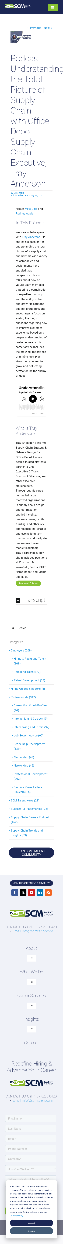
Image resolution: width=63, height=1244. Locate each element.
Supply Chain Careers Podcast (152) (30, 820)
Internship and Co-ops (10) (31, 718)
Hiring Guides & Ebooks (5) (28, 688)
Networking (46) (24, 765)
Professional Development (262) (30, 776)
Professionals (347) (23, 697)
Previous (35, 28)
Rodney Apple (24, 213)
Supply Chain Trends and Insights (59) (27, 833)
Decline (31, 1231)
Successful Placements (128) (29, 809)
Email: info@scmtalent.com (33, 931)
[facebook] (14, 892)
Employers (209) (21, 650)
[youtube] (31, 892)
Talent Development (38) (29, 680)
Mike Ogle (19, 193)
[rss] (48, 892)
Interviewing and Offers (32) (32, 727)
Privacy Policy (16, 1215)
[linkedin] (40, 892)
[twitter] (23, 892)
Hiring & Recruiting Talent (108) (30, 661)
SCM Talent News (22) (25, 800)
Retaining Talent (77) (27, 672)
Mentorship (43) (24, 757)
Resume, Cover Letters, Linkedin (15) (28, 790)
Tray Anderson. (31, 237)
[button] (31, 600)
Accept (31, 1223)
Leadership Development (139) (29, 746)
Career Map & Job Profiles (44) (30, 708)
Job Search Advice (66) (28, 735)
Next (47, 28)
